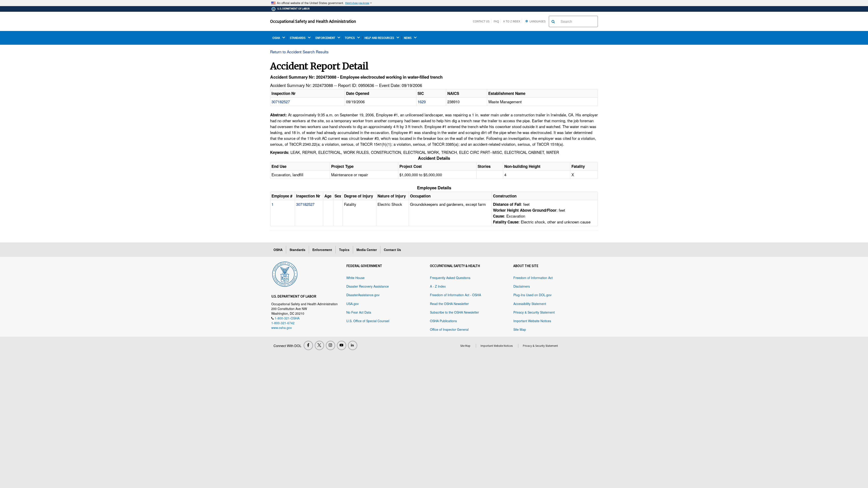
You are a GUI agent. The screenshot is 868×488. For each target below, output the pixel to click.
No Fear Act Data (358, 312)
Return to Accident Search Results (299, 51)
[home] (284, 273)
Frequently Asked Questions (450, 277)
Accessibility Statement (529, 303)
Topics (344, 249)
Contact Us (481, 21)
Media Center (366, 249)
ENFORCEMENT (326, 38)
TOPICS (350, 38)
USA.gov (352, 303)
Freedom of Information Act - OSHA (455, 295)
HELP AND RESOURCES (380, 38)
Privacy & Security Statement (534, 312)
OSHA (276, 38)
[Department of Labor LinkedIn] (352, 345)
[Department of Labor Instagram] (330, 345)
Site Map (519, 329)
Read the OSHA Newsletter (449, 303)
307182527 (280, 101)
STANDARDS (298, 38)
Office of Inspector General (449, 329)
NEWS (408, 38)
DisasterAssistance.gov (363, 295)
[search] (553, 21)
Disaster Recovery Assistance (367, 286)
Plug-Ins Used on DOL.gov (532, 295)
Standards (297, 249)
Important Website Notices (532, 321)
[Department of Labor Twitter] (319, 345)
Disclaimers (521, 286)
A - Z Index (438, 286)
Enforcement (322, 249)
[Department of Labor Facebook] (308, 345)
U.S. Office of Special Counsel (367, 321)
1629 (421, 101)
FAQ (496, 21)
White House (355, 277)
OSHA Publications (443, 321)
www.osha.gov (281, 327)
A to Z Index (511, 21)
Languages (537, 21)
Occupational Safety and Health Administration (313, 21)
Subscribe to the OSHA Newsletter (454, 312)
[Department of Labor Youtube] (341, 345)
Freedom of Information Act (533, 277)
